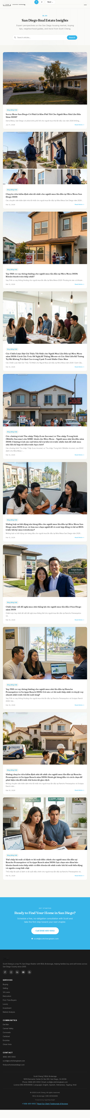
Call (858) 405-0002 (45, 931)
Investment (7, 1008)
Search (72, 38)
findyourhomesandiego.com (13, 1065)
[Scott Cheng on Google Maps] (29, 972)
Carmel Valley (8, 1028)
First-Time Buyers (10, 1000)
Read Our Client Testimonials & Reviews (52, 1104)
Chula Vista (7, 1044)
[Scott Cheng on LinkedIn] (17, 972)
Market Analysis (9, 1012)
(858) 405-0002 (9, 1057)
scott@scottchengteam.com (46, 939)
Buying (5, 984)
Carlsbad (6, 1036)
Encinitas (6, 1040)
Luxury (5, 1004)
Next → (50, 2)
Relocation (7, 996)
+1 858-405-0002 (29, 1104)
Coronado (7, 1032)
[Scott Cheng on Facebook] (5, 972)
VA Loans (6, 992)
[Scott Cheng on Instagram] (11, 972)
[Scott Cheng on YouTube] (23, 972)
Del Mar (6, 1024)
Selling (5, 988)
